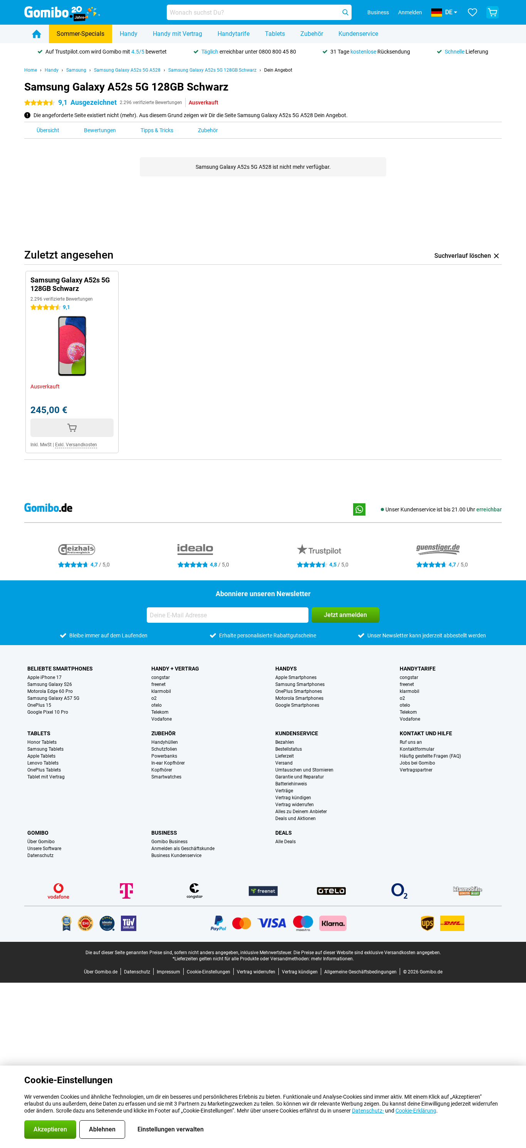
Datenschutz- (368, 1111)
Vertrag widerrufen (294, 804)
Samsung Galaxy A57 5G (53, 698)
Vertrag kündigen (293, 797)
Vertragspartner (416, 770)
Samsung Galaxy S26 (49, 684)
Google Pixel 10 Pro (47, 712)
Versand (284, 763)
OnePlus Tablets (44, 770)
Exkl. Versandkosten (76, 444)
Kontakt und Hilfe (426, 733)
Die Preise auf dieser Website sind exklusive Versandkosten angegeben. (367, 952)
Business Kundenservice (176, 855)
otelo (156, 705)
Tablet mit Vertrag (46, 777)
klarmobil (161, 691)
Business (164, 833)
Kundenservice (358, 33)
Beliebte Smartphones (60, 669)
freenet (158, 684)
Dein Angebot (278, 70)
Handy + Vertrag (175, 669)
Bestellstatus (288, 749)
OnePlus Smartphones (298, 691)
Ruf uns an (411, 742)
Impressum (168, 972)
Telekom (160, 712)
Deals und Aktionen (295, 818)
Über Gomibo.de (100, 972)
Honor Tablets (42, 742)
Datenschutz (40, 855)
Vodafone (161, 719)
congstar (160, 677)
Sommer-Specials (80, 33)
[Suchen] (345, 12)
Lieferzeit (284, 756)
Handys (286, 669)
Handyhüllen (164, 742)
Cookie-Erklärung (415, 1111)
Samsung (76, 70)
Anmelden (410, 12)
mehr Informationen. (332, 958)
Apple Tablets (41, 756)
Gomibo (38, 833)
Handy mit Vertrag (177, 33)
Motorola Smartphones (299, 698)
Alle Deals (285, 841)
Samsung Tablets (45, 749)
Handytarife (234, 33)
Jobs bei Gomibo (417, 763)
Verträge (284, 790)
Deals (283, 833)
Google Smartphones (297, 705)
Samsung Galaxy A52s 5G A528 (127, 70)
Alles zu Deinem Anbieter (301, 811)
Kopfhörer (161, 770)
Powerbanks (164, 756)
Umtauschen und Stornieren (304, 770)
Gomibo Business (169, 841)
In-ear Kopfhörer (168, 763)
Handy (128, 33)
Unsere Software (44, 848)
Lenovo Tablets (43, 763)
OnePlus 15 (39, 705)
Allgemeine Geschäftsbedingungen (360, 972)
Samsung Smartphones (300, 684)
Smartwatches (166, 777)
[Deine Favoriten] (472, 12)
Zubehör (311, 33)
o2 (154, 698)
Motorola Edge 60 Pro (50, 691)
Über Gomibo (41, 841)
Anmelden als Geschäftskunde (182, 848)
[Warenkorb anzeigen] (492, 12)
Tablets (275, 33)
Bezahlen (284, 742)
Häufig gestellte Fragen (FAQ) (430, 756)
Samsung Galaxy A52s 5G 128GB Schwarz (212, 70)
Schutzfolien (164, 749)
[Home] (36, 34)
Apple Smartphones (296, 677)
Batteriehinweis (291, 784)
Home (30, 70)
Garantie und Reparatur (299, 777)
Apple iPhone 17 (44, 677)
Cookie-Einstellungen (208, 972)
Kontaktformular (417, 749)
